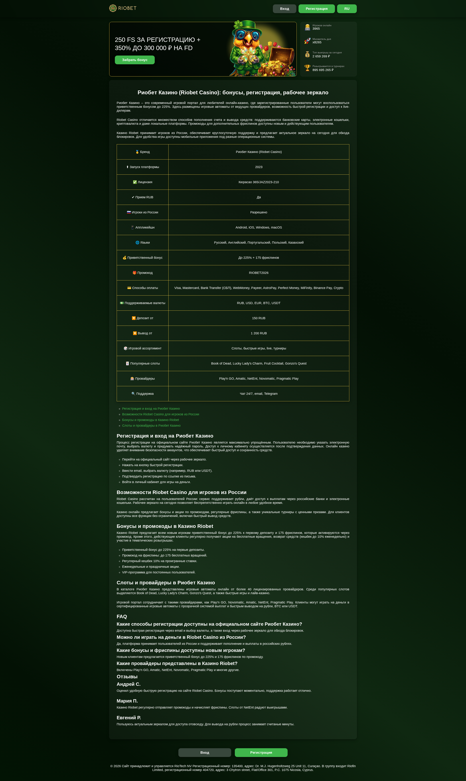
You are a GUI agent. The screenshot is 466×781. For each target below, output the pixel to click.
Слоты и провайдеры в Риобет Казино (151, 425)
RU (347, 9)
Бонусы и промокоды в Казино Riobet (150, 420)
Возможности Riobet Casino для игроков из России (160, 414)
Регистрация (317, 9)
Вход (284, 9)
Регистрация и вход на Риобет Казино (151, 408)
